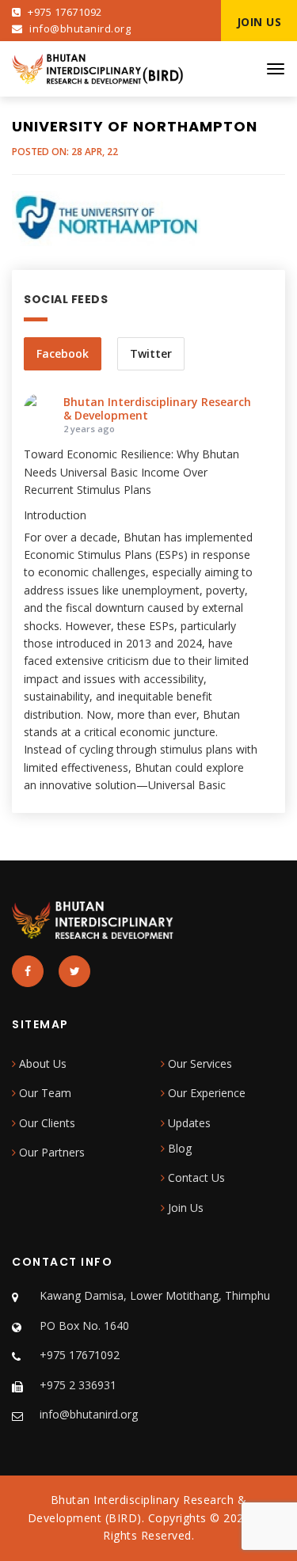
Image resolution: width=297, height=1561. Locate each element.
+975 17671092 (63, 12)
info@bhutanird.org (79, 28)
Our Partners (50, 1152)
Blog (178, 1148)
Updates (188, 1122)
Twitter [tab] (151, 353)
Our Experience (205, 1092)
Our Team (43, 1092)
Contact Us (195, 1177)
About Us (41, 1063)
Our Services (198, 1063)
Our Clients (45, 1122)
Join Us (184, 1207)
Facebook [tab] (62, 353)
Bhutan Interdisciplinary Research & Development (157, 408)
